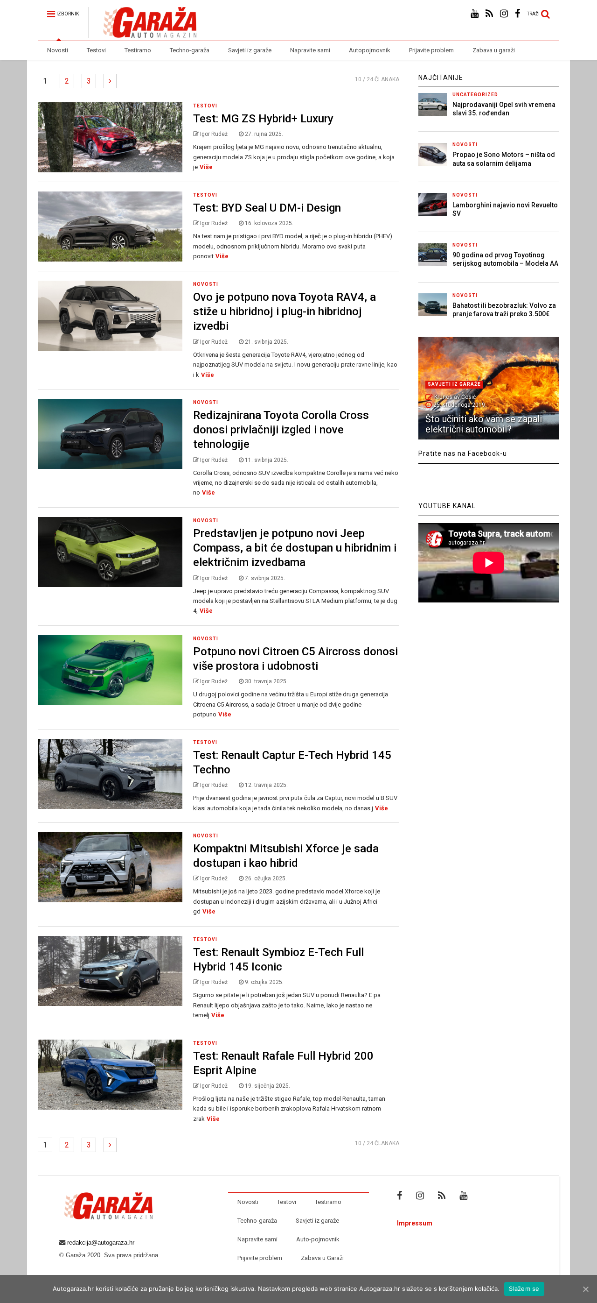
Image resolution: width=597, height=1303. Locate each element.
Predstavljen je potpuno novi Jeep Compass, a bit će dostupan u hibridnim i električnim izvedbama (294, 548)
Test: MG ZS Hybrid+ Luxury (263, 118)
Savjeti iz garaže (249, 50)
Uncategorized (475, 94)
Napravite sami (310, 50)
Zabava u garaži (493, 50)
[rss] (489, 14)
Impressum (414, 1223)
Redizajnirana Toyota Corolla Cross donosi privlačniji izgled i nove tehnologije (281, 430)
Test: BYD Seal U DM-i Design (267, 207)
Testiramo (138, 50)
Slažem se (524, 1288)
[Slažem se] (585, 1289)
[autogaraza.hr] (142, 34)
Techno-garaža (189, 50)
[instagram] (504, 14)
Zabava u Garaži (322, 1257)
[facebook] (517, 14)
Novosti (57, 50)
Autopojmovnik (369, 50)
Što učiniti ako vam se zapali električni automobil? (483, 424)
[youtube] (475, 14)
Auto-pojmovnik (318, 1239)
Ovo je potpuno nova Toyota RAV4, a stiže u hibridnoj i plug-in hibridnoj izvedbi (284, 311)
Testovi (96, 50)
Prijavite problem (431, 50)
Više (206, 166)
